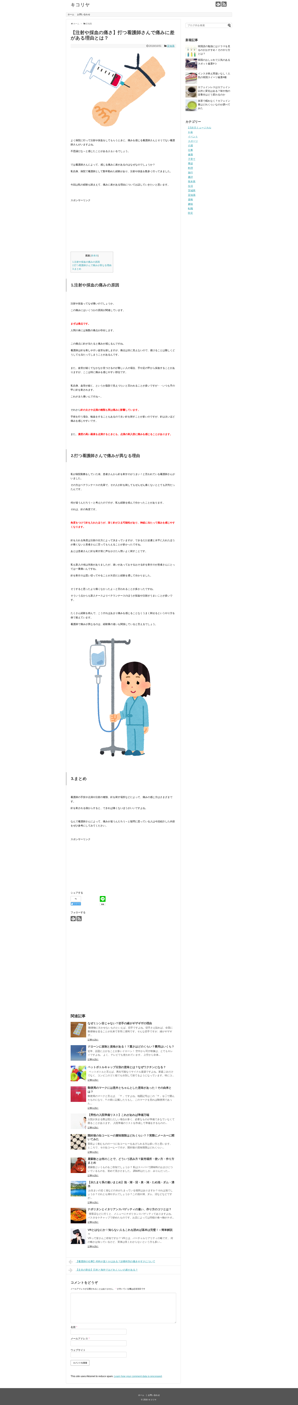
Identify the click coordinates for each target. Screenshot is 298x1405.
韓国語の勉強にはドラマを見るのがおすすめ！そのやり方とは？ (214, 50)
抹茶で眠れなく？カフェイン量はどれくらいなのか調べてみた (214, 104)
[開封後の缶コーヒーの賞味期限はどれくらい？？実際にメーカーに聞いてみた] (78, 1142)
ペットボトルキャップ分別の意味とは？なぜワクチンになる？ (127, 1067)
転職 (190, 208)
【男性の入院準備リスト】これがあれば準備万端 (118, 1114)
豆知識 (170, 46)
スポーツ (193, 141)
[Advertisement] (97, 224)
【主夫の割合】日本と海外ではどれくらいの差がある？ (107, 1269)
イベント (193, 136)
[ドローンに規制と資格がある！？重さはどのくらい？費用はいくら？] (78, 1053)
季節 (190, 163)
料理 (190, 168)
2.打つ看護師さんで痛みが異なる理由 (91, 265)
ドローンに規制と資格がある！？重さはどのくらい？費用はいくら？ (131, 1046)
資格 (190, 199)
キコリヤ (80, 4)
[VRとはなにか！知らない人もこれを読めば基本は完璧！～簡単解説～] (78, 1236)
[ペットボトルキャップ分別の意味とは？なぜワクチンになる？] (78, 1073)
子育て (191, 159)
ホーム (71, 14)
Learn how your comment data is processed (138, 1376)
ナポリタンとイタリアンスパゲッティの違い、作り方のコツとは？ (130, 1209)
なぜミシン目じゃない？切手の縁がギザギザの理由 (120, 1023)
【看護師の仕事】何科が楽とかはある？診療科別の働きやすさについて (115, 1261)
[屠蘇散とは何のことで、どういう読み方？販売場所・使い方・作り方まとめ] (78, 1165)
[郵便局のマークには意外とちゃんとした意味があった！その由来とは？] (78, 1094)
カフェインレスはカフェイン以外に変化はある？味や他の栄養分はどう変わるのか (214, 91)
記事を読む (93, 1039)
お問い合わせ (83, 14)
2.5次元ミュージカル (199, 127)
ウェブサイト (78, 1350)
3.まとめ (76, 268)
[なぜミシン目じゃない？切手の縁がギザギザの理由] (78, 1029)
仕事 (190, 150)
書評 (190, 177)
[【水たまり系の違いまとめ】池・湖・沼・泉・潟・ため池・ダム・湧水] (78, 1188)
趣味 (190, 204)
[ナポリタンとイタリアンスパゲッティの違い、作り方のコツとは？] (78, 1215)
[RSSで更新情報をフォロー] (224, 4)
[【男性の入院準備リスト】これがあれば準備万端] (78, 1121)
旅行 (190, 172)
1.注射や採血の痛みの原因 (86, 262)
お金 (190, 132)
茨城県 (191, 190)
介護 (190, 145)
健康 (190, 154)
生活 (190, 186)
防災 (190, 213)
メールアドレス (80, 1338)
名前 (74, 1327)
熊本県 (191, 181)
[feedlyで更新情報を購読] (218, 4)
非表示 (94, 255)
